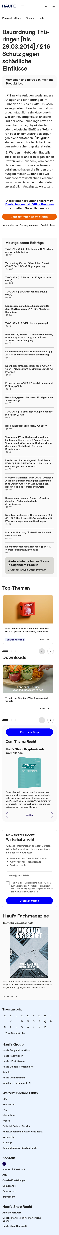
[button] (29, 217)
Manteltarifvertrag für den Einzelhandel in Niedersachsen (28, 534)
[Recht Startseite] (9, 6)
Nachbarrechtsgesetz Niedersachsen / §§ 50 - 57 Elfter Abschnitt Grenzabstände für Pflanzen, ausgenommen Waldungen (29, 518)
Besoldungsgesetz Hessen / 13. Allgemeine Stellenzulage (29, 399)
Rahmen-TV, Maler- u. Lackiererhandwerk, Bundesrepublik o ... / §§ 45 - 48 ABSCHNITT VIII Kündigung (29, 337)
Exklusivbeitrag (15, 639)
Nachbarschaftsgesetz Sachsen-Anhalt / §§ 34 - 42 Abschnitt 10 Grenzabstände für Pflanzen (29, 368)
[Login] (54, 6)
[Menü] (23, 6)
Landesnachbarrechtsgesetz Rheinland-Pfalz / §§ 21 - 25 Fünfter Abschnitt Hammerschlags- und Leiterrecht (28, 463)
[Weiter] (50, 651)
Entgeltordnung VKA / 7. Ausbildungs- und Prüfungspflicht (29, 385)
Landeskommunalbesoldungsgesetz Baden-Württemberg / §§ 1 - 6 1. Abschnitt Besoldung (27, 308)
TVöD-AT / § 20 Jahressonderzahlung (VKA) (26, 293)
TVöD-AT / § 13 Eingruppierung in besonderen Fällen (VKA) (29, 413)
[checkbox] (8, 883)
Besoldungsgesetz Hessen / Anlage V (26, 425)
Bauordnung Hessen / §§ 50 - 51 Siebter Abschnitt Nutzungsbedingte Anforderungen (27, 500)
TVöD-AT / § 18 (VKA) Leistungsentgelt (27, 323)
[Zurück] (42, 651)
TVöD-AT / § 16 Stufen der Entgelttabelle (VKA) (28, 279)
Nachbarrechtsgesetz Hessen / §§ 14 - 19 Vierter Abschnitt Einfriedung (28, 548)
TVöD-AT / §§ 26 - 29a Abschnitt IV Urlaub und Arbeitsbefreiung (29, 250)
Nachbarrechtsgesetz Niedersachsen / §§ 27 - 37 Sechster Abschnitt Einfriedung (28, 353)
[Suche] (46, 6)
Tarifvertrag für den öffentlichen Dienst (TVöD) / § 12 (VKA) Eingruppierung (27, 265)
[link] (7, 18)
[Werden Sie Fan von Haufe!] (4, 1164)
